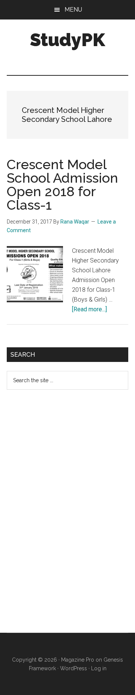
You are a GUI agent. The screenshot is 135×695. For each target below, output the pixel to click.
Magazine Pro (77, 660)
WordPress (73, 668)
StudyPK (67, 39)
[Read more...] (89, 309)
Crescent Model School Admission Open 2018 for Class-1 (62, 184)
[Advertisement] (63, 517)
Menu (73, 9)
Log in (98, 668)
